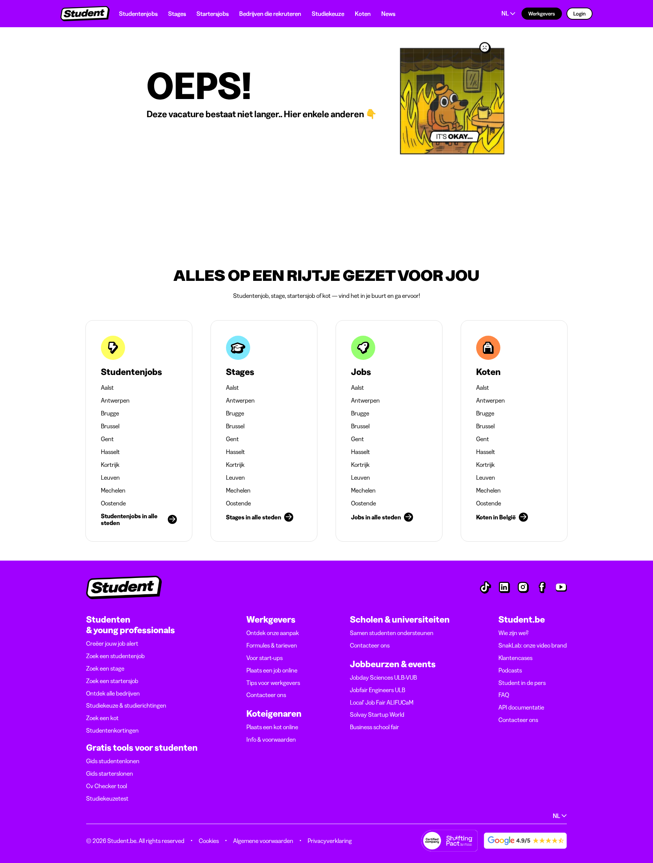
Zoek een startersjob (112, 681)
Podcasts (510, 670)
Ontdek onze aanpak (272, 633)
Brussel (110, 426)
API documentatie (521, 707)
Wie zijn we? (513, 633)
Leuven (110, 477)
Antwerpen (115, 400)
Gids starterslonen (109, 773)
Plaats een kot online (272, 727)
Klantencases (515, 658)
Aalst (107, 387)
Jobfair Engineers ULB (377, 690)
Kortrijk (110, 464)
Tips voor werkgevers (273, 682)
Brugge (110, 413)
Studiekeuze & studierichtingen (126, 705)
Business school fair (374, 727)
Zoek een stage (105, 668)
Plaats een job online (271, 670)
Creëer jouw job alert (112, 643)
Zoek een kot (102, 718)
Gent (107, 439)
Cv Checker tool (106, 786)
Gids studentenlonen (112, 761)
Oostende (113, 503)
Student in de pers (522, 682)
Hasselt (110, 452)
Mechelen (113, 490)
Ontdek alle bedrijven (113, 693)
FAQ (503, 695)
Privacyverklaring (330, 840)
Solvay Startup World (377, 714)
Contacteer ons (266, 695)
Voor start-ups (264, 658)
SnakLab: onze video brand (532, 645)
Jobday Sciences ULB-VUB (383, 677)
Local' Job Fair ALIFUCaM (381, 702)
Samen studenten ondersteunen (391, 633)
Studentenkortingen (112, 730)
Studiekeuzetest (107, 798)
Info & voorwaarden (271, 739)
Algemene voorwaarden (263, 840)
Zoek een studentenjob (115, 656)
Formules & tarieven (271, 645)
